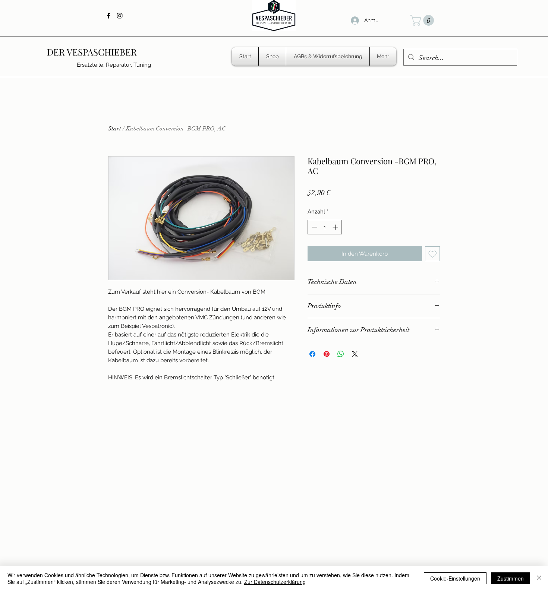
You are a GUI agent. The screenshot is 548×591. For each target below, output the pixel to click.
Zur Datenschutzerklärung (275, 581)
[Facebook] (108, 15)
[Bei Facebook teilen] (312, 354)
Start (114, 128)
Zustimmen (510, 578)
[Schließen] (539, 578)
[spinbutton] (325, 227)
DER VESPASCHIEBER (92, 52)
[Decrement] (314, 227)
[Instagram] (119, 15)
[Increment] (336, 227)
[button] (423, 20)
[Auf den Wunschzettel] (432, 254)
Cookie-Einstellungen (455, 578)
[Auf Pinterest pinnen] (326, 354)
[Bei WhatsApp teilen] (340, 354)
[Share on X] (354, 354)
